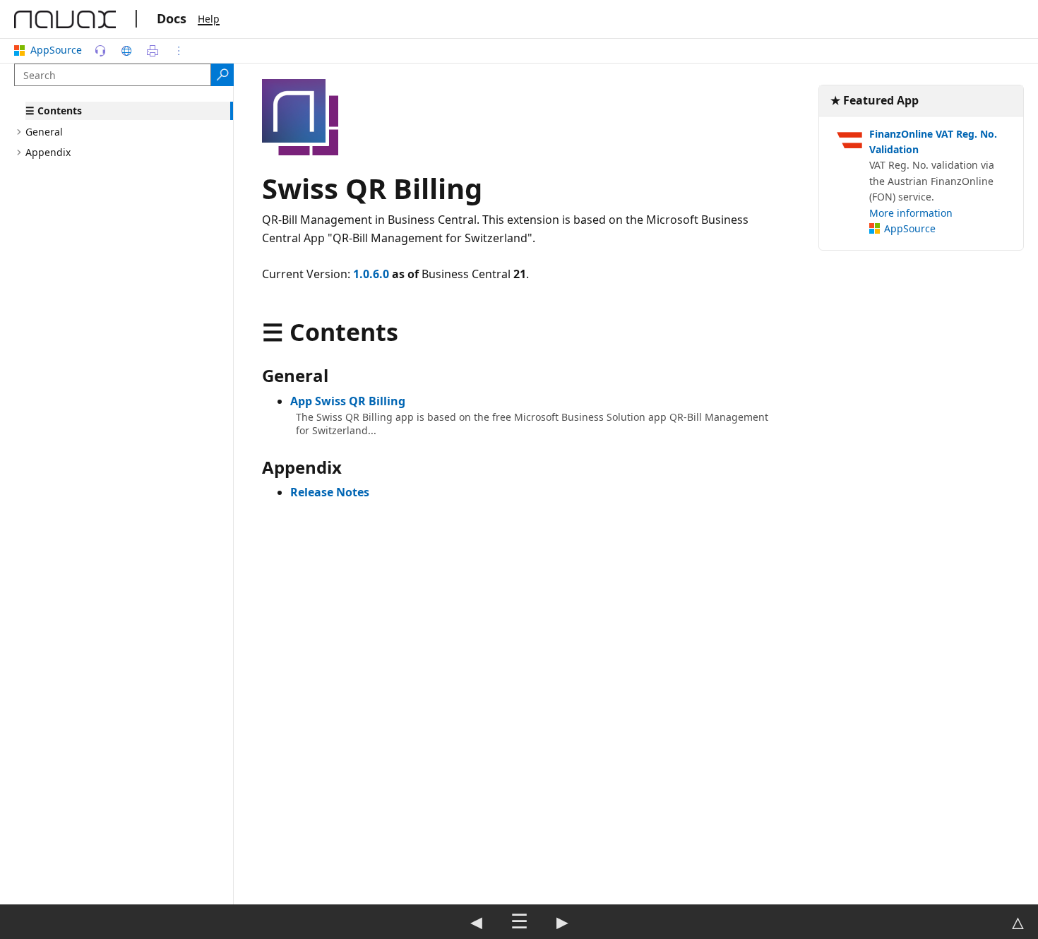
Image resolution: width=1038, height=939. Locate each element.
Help (209, 18)
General (44, 131)
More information (911, 213)
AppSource (56, 49)
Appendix (48, 152)
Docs (171, 18)
